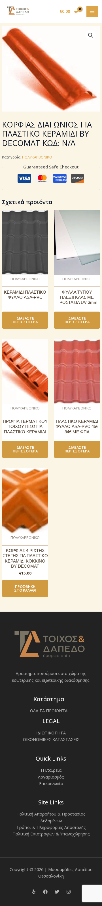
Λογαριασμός (51, 777)
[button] (91, 35)
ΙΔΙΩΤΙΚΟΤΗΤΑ (51, 733)
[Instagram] (68, 891)
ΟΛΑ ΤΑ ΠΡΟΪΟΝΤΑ (48, 710)
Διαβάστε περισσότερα (25, 320)
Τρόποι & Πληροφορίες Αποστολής (51, 827)
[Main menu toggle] (92, 11)
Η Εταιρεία (51, 770)
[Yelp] (33, 891)
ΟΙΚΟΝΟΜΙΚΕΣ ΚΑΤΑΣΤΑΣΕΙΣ (51, 739)
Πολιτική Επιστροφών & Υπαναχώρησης (51, 834)
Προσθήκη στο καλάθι (25, 588)
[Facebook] (45, 891)
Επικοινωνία (51, 783)
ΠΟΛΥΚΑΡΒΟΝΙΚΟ (37, 157)
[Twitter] (57, 891)
